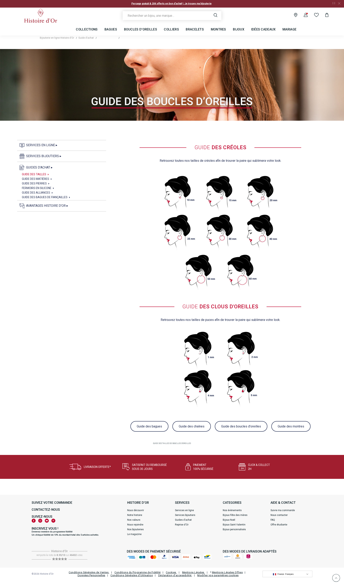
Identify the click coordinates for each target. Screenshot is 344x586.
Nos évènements (232, 510)
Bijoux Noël (229, 519)
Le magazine (134, 534)
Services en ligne (184, 510)
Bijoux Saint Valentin (234, 524)
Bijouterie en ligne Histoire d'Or (57, 37)
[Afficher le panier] (324, 16)
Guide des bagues (149, 426)
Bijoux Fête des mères (235, 515)
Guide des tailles (107, 37)
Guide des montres (291, 426)
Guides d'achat (183, 519)
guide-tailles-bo (130, 37)
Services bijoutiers (185, 515)
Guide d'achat (86, 37)
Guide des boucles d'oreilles (241, 426)
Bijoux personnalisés (234, 529)
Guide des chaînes (191, 426)
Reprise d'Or (182, 524)
